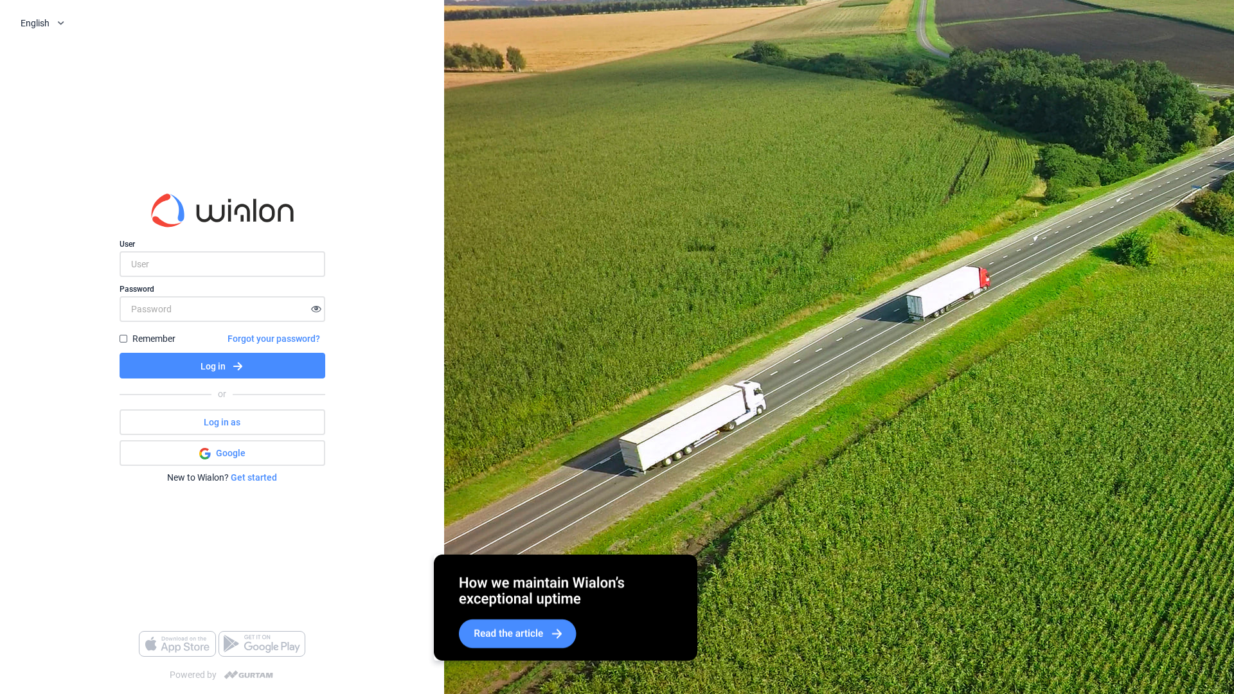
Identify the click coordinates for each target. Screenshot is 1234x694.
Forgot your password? (274, 339)
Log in (213, 366)
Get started (254, 477)
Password (137, 289)
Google (231, 453)
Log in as (222, 422)
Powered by (193, 675)
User (127, 244)
